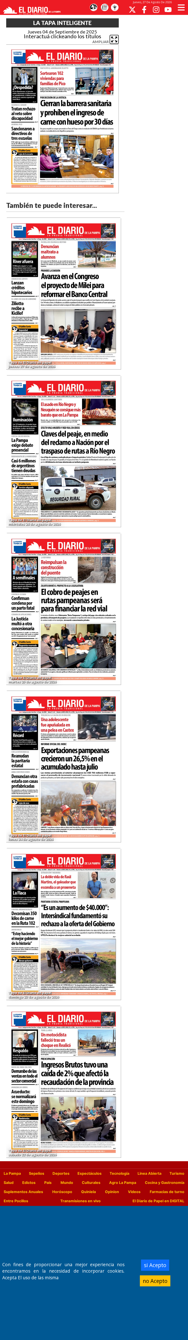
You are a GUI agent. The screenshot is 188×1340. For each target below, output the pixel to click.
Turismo (176, 1173)
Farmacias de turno (167, 1191)
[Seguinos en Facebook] (144, 9)
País (48, 1182)
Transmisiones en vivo (80, 1201)
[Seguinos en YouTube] (168, 9)
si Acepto (155, 1265)
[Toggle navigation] (181, 7)
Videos (134, 1191)
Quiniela (88, 1191)
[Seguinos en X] (132, 9)
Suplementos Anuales (23, 1191)
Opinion (112, 1191)
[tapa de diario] (105, 7)
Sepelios (36, 1173)
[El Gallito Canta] (93, 7)
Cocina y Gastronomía (164, 1182)
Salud (9, 1182)
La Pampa (12, 1173)
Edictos (29, 1182)
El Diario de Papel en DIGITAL (158, 1201)
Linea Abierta (149, 1173)
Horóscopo (62, 1191)
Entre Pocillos (16, 1201)
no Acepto (155, 1281)
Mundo (67, 1182)
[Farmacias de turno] (115, 7)
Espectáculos (89, 1173)
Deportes (61, 1173)
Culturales (91, 1182)
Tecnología (119, 1173)
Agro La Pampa (122, 1182)
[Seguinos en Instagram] (156, 9)
